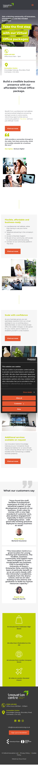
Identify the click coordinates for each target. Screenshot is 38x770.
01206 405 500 (9, 54)
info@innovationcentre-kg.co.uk (19, 727)
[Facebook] (19, 721)
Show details (27, 392)
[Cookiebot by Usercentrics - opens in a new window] (27, 359)
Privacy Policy (25, 753)
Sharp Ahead (22, 759)
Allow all (19, 398)
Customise (18, 403)
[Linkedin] (15, 721)
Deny (19, 409)
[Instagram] (23, 721)
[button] (32, 5)
